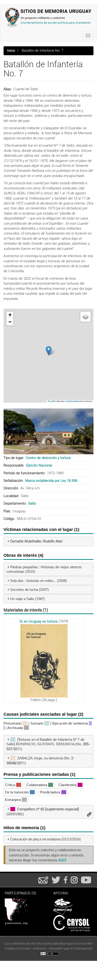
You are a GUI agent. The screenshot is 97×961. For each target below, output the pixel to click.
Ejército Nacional (39, 465)
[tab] (48, 541)
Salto (32, 503)
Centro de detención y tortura (48, 458)
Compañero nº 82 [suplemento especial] (48, 809)
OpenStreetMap (72, 401)
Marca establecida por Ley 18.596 (51, 481)
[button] (49, 351)
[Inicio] (48, 17)
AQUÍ (62, 860)
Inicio (11, 50)
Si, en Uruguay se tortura (38, 621)
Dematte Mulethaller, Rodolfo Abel (36, 541)
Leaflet (52, 401)
